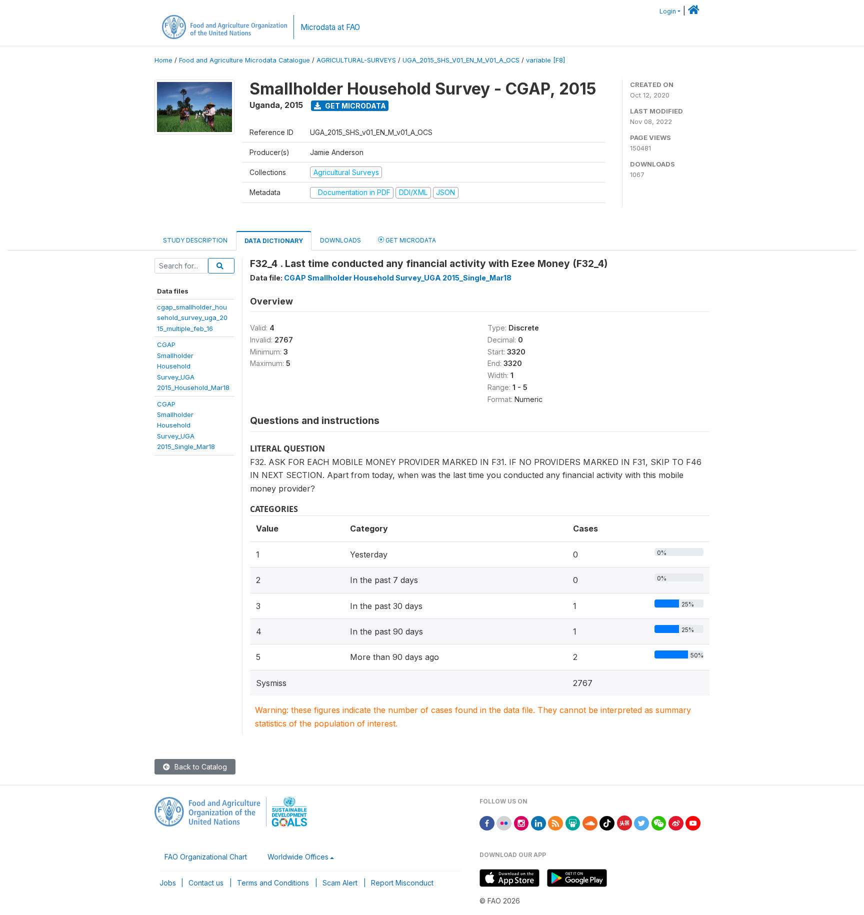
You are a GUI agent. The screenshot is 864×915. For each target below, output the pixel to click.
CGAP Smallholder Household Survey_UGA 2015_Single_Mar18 (398, 278)
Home (163, 60)
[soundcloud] (590, 822)
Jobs (168, 882)
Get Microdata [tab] (410, 240)
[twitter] (641, 822)
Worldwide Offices (298, 856)
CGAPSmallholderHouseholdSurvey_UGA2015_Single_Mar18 (186, 425)
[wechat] (659, 822)
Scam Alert (340, 882)
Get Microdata (355, 106)
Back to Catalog (199, 766)
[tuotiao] (624, 822)
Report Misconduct (402, 882)
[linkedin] (538, 822)
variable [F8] (545, 60)
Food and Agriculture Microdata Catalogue (244, 60)
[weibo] (676, 822)
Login (668, 11)
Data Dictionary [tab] (273, 240)
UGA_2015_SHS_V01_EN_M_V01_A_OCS (461, 60)
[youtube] (693, 822)
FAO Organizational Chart (205, 856)
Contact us (206, 882)
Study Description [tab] (195, 240)
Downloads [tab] (340, 240)
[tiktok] (607, 822)
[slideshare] (573, 822)
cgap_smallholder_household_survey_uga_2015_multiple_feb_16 (192, 317)
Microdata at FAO (330, 27)
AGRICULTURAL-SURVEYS (356, 60)
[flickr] (504, 822)
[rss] (555, 822)
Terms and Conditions (273, 882)
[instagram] (521, 822)
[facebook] (487, 822)
